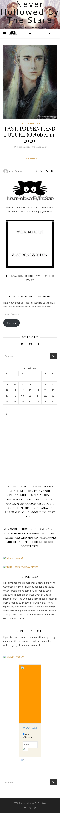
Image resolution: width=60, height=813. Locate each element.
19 (22, 396)
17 (7, 396)
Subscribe (11, 323)
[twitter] (25, 807)
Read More (30, 158)
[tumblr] (30, 807)
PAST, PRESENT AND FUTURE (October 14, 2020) (30, 134)
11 (15, 390)
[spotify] (35, 807)
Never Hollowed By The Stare (30, 12)
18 (15, 396)
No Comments (39, 146)
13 (30, 390)
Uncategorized (30, 123)
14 (37, 390)
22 (45, 396)
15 (45, 390)
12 (22, 390)
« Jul (5, 413)
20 (30, 396)
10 (7, 390)
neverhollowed (16, 171)
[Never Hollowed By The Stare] (13, 33)
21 (37, 396)
